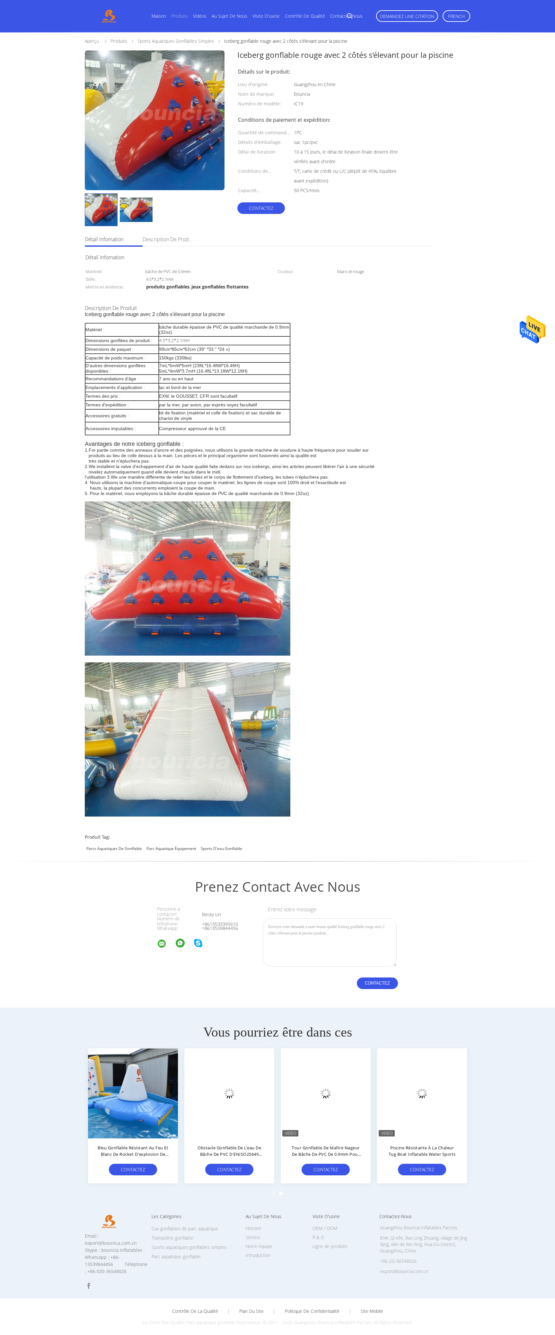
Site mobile (372, 1311)
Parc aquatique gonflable (176, 1256)
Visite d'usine (266, 16)
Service (253, 1237)
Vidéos (200, 16)
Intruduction (258, 1255)
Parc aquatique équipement (171, 848)
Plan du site (251, 1311)
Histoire (253, 1228)
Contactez (261, 208)
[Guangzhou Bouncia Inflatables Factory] (165, 945)
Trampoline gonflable (172, 1238)
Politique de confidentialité (312, 1311)
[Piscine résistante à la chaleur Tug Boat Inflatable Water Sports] (422, 1093)
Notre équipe (259, 1246)
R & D (318, 1237)
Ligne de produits (330, 1246)
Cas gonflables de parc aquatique (185, 1228)
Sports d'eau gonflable (221, 848)
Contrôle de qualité (305, 16)
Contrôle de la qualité (195, 1311)
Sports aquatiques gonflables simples (189, 1247)
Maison (159, 16)
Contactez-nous (346, 16)
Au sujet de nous (229, 16)
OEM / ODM (325, 1228)
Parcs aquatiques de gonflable (114, 848)
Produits (179, 16)
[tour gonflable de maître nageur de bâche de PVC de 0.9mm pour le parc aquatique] (326, 1093)
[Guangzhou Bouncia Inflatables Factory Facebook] (88, 1286)
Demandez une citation (407, 16)
